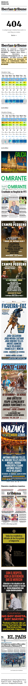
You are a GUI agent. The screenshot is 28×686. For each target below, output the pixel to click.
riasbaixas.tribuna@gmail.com (10, 56)
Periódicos (21, 670)
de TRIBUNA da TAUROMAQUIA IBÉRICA (14, 60)
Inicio (13, 35)
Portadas (14, 670)
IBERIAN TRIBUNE (5, 3)
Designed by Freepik (15, 683)
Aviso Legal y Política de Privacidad (14, 58)
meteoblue (4, 108)
